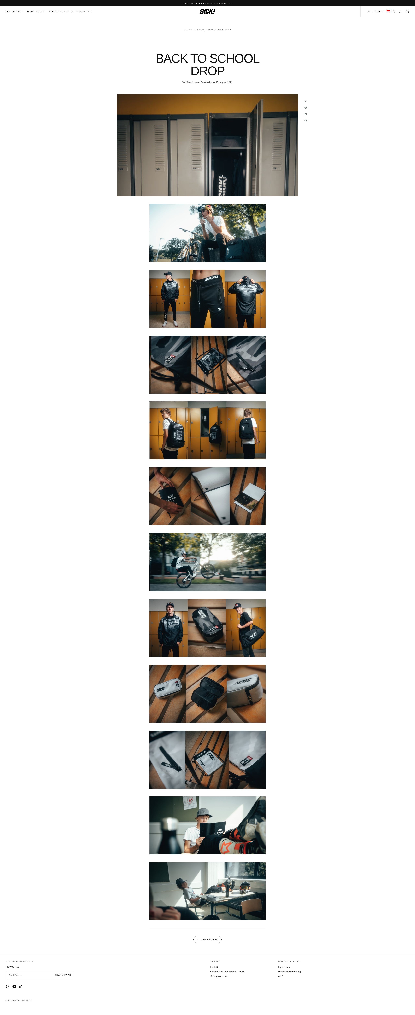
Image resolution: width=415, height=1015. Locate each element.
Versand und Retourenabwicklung (227, 971)
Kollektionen (81, 12)
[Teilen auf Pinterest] (305, 107)
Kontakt (214, 967)
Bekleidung (13, 12)
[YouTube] (14, 986)
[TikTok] (21, 986)
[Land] (388, 11)
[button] (394, 11)
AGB (280, 976)
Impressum (284, 967)
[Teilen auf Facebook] (305, 120)
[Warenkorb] (407, 11)
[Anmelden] (401, 11)
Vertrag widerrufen (219, 976)
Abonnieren (63, 975)
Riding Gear (34, 12)
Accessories (57, 12)
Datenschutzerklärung (289, 971)
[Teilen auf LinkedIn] (305, 114)
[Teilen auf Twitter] (305, 101)
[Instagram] (8, 986)
